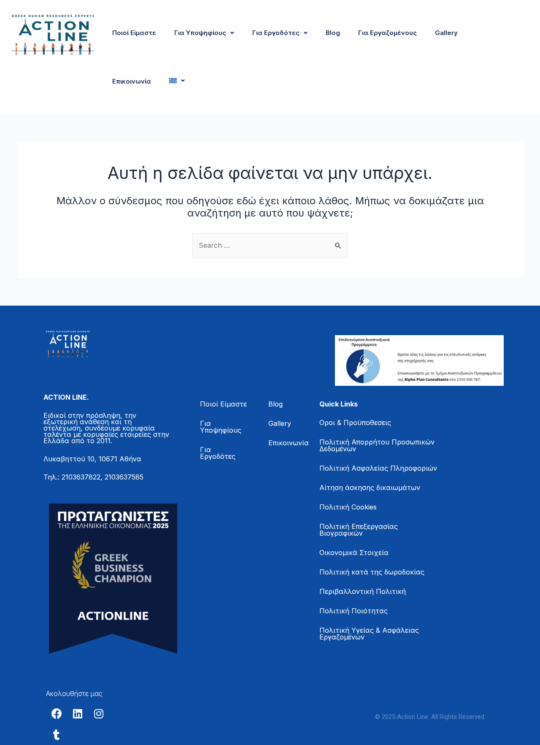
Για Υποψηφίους (200, 33)
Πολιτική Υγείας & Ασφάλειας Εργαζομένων (369, 633)
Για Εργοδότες (276, 33)
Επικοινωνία (131, 81)
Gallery (446, 33)
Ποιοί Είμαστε (134, 33)
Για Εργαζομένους (387, 33)
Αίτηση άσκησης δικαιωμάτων (369, 487)
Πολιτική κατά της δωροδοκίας (371, 572)
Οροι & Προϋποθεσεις (355, 422)
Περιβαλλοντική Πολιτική (362, 591)
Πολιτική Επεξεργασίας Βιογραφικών (358, 529)
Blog (333, 33)
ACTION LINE (65, 397)
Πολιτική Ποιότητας (353, 611)
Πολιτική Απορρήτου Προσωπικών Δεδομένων (377, 445)
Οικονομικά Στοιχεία (354, 552)
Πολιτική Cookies (348, 507)
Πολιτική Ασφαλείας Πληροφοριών (378, 468)
